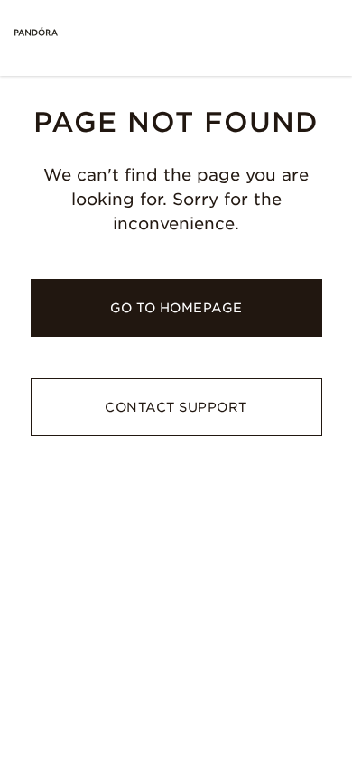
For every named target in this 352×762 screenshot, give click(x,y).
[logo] (36, 32)
